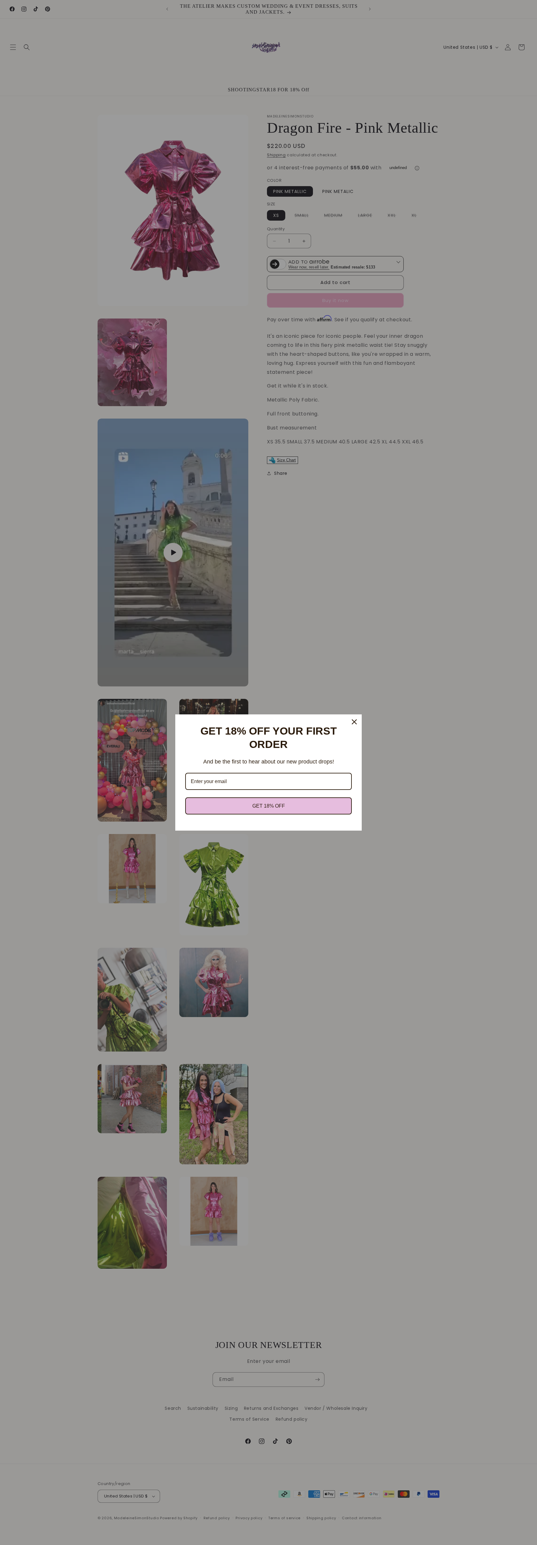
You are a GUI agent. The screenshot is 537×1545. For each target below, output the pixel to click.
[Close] (354, 721)
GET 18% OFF (268, 806)
